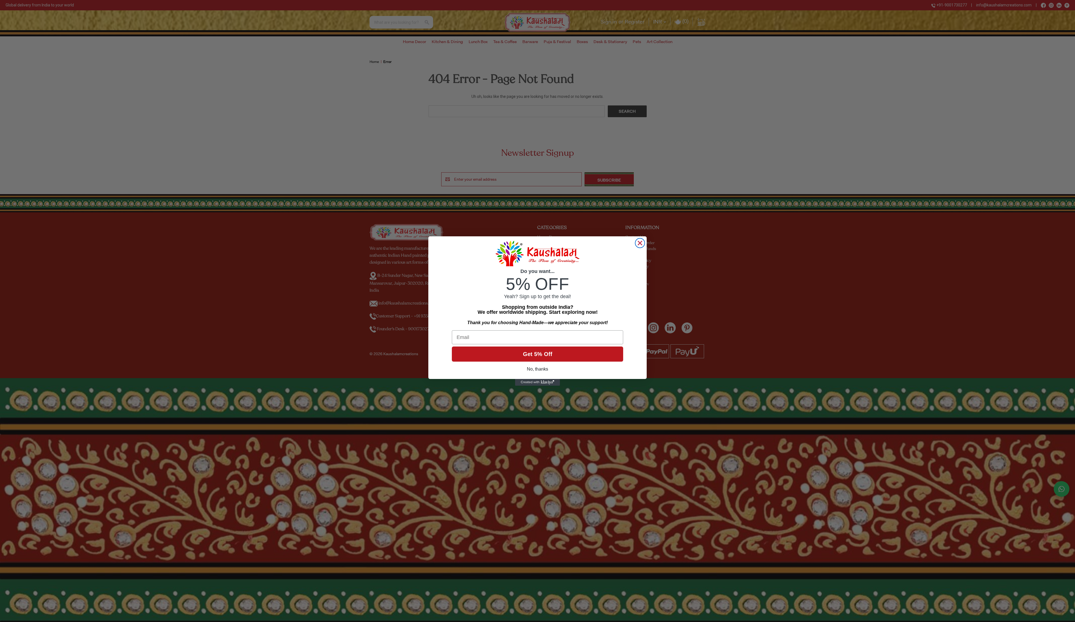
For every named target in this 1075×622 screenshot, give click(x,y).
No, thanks (537, 369)
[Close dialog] (639, 243)
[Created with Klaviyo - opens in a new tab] (537, 382)
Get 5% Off (537, 354)
